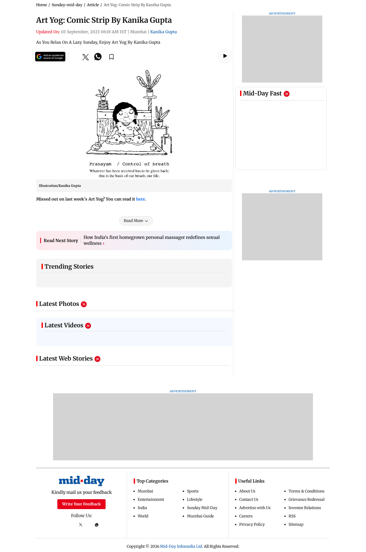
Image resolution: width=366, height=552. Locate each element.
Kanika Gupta (163, 31)
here (140, 199)
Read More (133, 220)
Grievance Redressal (306, 499)
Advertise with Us (255, 507)
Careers (246, 516)
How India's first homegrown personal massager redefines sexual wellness (152, 240)
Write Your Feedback (81, 504)
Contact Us (248, 499)
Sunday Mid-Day (202, 507)
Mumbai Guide (200, 516)
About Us (247, 491)
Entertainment (151, 499)
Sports (193, 491)
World (143, 516)
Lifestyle (194, 499)
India (142, 507)
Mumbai (145, 491)
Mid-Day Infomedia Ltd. (181, 546)
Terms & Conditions (306, 491)
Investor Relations (305, 507)
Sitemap (296, 524)
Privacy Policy (252, 524)
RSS (292, 516)
